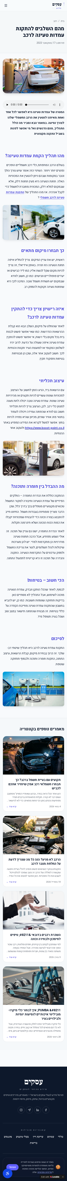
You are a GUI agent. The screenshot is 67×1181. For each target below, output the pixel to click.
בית (62, 21)
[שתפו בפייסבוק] (45, 1110)
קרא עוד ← (11, 806)
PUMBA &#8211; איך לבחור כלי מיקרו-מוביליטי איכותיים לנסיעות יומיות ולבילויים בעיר (34, 1014)
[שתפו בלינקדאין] (37, 1110)
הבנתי (12, 1167)
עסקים (50, 1137)
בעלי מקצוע (22, 1137)
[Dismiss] (63, 1177)
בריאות (33, 1143)
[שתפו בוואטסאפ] (29, 1110)
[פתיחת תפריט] (6, 5)
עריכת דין (38, 1137)
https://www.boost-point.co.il (44, 428)
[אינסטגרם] (21, 1110)
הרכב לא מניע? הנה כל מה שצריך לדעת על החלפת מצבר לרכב (34, 862)
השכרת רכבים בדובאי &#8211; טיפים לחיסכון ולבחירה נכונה (35, 937)
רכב (55, 21)
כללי (60, 1137)
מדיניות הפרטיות (44, 1172)
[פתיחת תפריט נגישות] (7, 1173)
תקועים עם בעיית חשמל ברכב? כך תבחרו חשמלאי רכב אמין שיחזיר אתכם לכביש (34, 784)
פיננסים (8, 1137)
